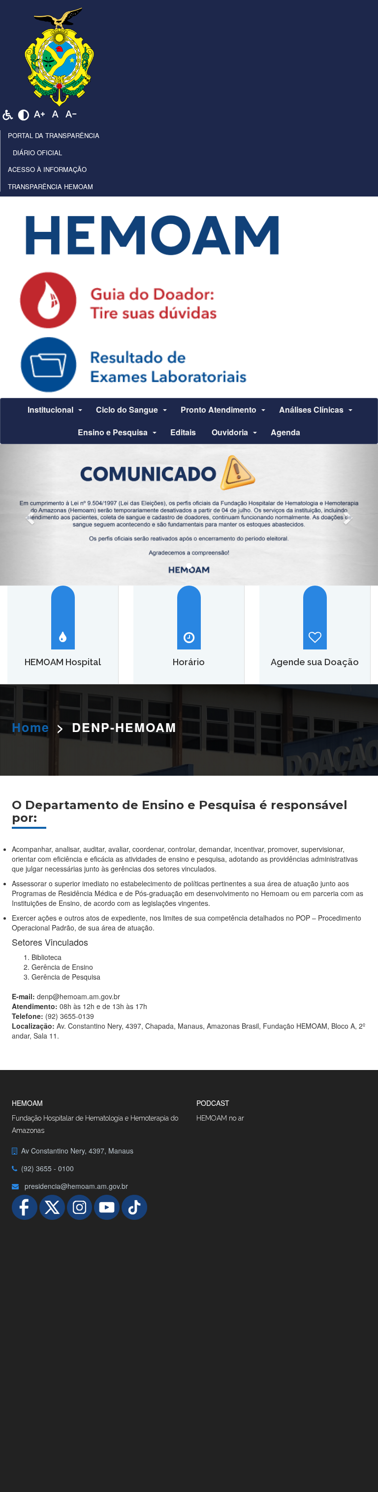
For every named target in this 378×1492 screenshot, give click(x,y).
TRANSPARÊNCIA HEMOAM (50, 186)
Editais (183, 432)
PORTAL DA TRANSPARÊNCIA (53, 135)
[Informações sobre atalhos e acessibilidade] (8, 113)
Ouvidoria (230, 432)
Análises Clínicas (311, 409)
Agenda (285, 432)
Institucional (50, 409)
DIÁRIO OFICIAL (37, 152)
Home (31, 727)
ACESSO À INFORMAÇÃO (47, 169)
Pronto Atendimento (218, 409)
